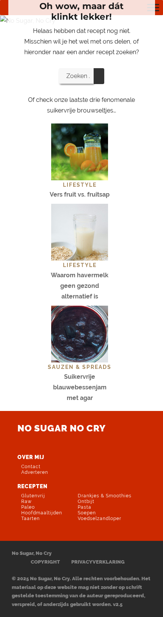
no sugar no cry (61, 428)
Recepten (32, 486)
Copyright (45, 562)
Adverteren (34, 472)
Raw (26, 501)
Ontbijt (86, 501)
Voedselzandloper (99, 518)
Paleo (28, 507)
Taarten (30, 518)
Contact (31, 466)
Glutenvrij (33, 495)
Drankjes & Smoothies (105, 495)
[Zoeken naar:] (76, 76)
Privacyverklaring (98, 562)
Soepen (87, 512)
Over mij (30, 457)
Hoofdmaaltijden (41, 512)
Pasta (84, 507)
